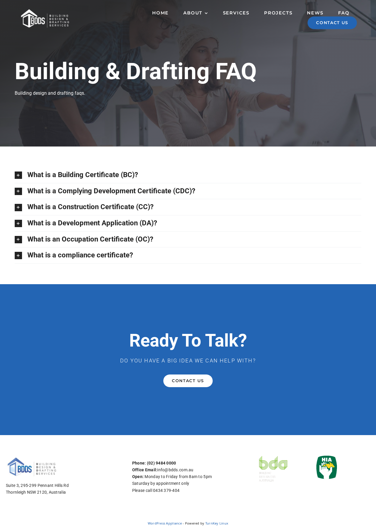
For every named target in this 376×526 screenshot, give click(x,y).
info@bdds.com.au (175, 469)
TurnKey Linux (217, 523)
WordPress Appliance (165, 523)
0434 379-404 (166, 490)
